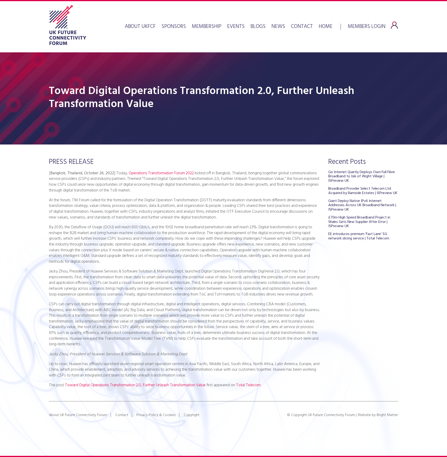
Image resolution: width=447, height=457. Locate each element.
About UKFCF (140, 27)
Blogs (258, 27)
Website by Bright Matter (378, 415)
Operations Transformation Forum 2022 (161, 173)
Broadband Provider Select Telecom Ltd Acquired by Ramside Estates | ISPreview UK (362, 191)
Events (236, 27)
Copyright (192, 415)
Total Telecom (248, 385)
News (278, 27)
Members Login (367, 26)
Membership (206, 27)
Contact (302, 27)
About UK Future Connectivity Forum (78, 415)
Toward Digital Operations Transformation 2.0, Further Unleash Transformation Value (135, 385)
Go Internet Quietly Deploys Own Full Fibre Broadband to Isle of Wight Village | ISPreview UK (361, 176)
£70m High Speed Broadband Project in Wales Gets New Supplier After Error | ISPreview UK (359, 222)
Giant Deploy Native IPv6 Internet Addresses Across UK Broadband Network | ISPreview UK (362, 205)
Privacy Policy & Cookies (156, 415)
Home (325, 27)
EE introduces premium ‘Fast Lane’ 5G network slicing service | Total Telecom (358, 236)
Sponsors (174, 27)
